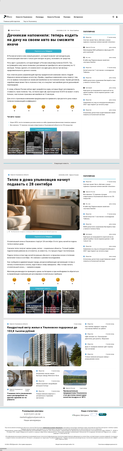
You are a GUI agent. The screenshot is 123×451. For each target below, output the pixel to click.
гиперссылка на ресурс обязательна (52, 427)
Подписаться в (43, 51)
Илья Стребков (74, 30)
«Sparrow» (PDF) (63, 439)
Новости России (15, 30)
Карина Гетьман (74, 175)
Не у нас (88, 57)
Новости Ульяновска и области (19, 174)
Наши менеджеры (32, 420)
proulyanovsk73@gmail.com (103, 432)
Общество (88, 37)
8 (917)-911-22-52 (32, 414)
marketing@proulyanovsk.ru (32, 417)
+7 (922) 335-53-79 (64, 433)
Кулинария (89, 87)
